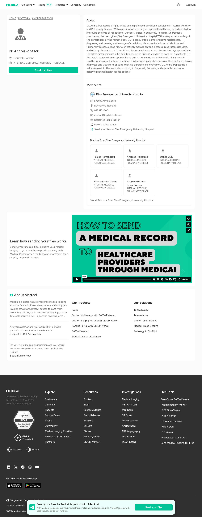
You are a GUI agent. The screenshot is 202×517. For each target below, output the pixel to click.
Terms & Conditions (15, 505)
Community (51, 425)
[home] (12, 4)
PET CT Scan (129, 404)
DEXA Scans (129, 441)
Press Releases (92, 415)
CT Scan (126, 415)
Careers (88, 425)
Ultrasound (128, 436)
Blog (86, 404)
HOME (12, 18)
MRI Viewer (168, 426)
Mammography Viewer (174, 404)
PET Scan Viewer (171, 410)
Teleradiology (141, 309)
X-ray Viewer (169, 415)
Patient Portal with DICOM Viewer (90, 325)
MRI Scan (127, 409)
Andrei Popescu (42, 18)
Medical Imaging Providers (59, 431)
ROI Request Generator (173, 437)
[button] (28, 5)
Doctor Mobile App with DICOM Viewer (93, 315)
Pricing (48, 420)
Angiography (129, 425)
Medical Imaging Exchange (86, 336)
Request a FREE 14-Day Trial (25, 334)
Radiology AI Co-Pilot (145, 331)
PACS (75, 309)
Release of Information (57, 436)
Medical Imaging (130, 399)
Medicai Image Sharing (146, 325)
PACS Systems (92, 436)
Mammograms (130, 420)
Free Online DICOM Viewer (175, 399)
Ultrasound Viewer (172, 421)
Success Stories (92, 409)
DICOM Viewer (80, 331)
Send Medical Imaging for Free (177, 442)
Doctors (24, 18)
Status (87, 431)
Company (76, 5)
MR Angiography (131, 431)
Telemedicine (141, 315)
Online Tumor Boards (145, 320)
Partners (50, 441)
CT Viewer (167, 432)
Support (88, 420)
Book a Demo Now (20, 355)
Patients (49, 409)
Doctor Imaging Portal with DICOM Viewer (95, 320)
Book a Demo (52, 415)
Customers (89, 5)
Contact (88, 399)
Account (191, 5)
